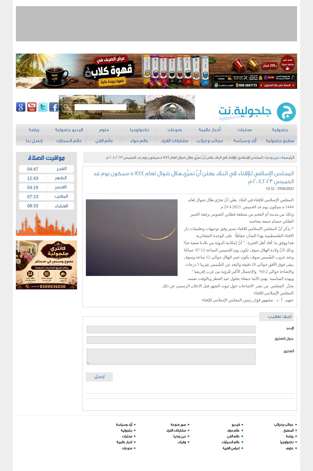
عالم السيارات (231, 442)
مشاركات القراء (176, 430)
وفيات (182, 442)
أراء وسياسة (124, 425)
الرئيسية (288, 157)
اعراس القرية (231, 448)
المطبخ (288, 430)
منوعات (127, 448)
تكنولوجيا (286, 442)
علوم (289, 448)
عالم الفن (233, 436)
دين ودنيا (272, 157)
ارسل (99, 376)
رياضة (289, 436)
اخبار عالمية (124, 442)
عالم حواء (233, 430)
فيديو (236, 425)
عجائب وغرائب (283, 425)
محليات (127, 436)
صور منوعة (178, 425)
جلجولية (126, 430)
